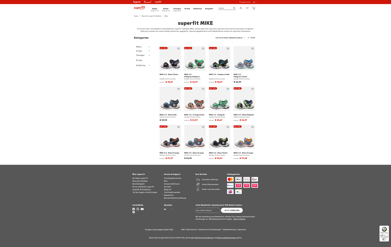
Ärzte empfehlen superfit (143, 187)
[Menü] (388, 227)
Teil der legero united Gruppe (144, 192)
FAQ (165, 181)
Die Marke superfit (140, 178)
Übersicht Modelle (140, 181)
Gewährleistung (229, 229)
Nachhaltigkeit (138, 184)
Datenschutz (191, 229)
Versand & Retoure (172, 184)
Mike (166, 16)
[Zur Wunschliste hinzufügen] (178, 48)
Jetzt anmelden (231, 210)
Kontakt (167, 187)
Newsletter (169, 195)
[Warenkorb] (253, 8)
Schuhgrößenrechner (173, 178)
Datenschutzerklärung (203, 237)
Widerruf (168, 189)
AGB (183, 229)
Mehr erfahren (239, 219)
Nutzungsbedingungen (226, 237)
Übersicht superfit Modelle (151, 16)
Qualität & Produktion (141, 189)
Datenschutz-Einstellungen (210, 229)
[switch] (384, 239)
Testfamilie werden (172, 192)
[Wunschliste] (247, 8)
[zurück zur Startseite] (139, 8)
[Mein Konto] (240, 8)
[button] (137, 2)
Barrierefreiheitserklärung (175, 198)
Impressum (241, 229)
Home (136, 16)
